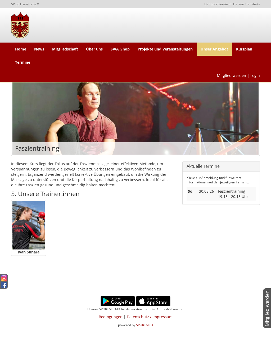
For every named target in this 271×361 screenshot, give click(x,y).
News (39, 49)
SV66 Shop (120, 49)
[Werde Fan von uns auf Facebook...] (4, 283)
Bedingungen (111, 316)
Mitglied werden (231, 75)
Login (255, 75)
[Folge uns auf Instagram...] (4, 277)
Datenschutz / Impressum (150, 316)
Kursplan (244, 49)
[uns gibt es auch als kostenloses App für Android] (118, 300)
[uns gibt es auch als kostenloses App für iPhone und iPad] (153, 300)
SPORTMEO (144, 325)
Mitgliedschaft (65, 49)
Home (20, 49)
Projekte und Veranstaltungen (165, 49)
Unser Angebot (214, 49)
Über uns (94, 49)
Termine (22, 62)
